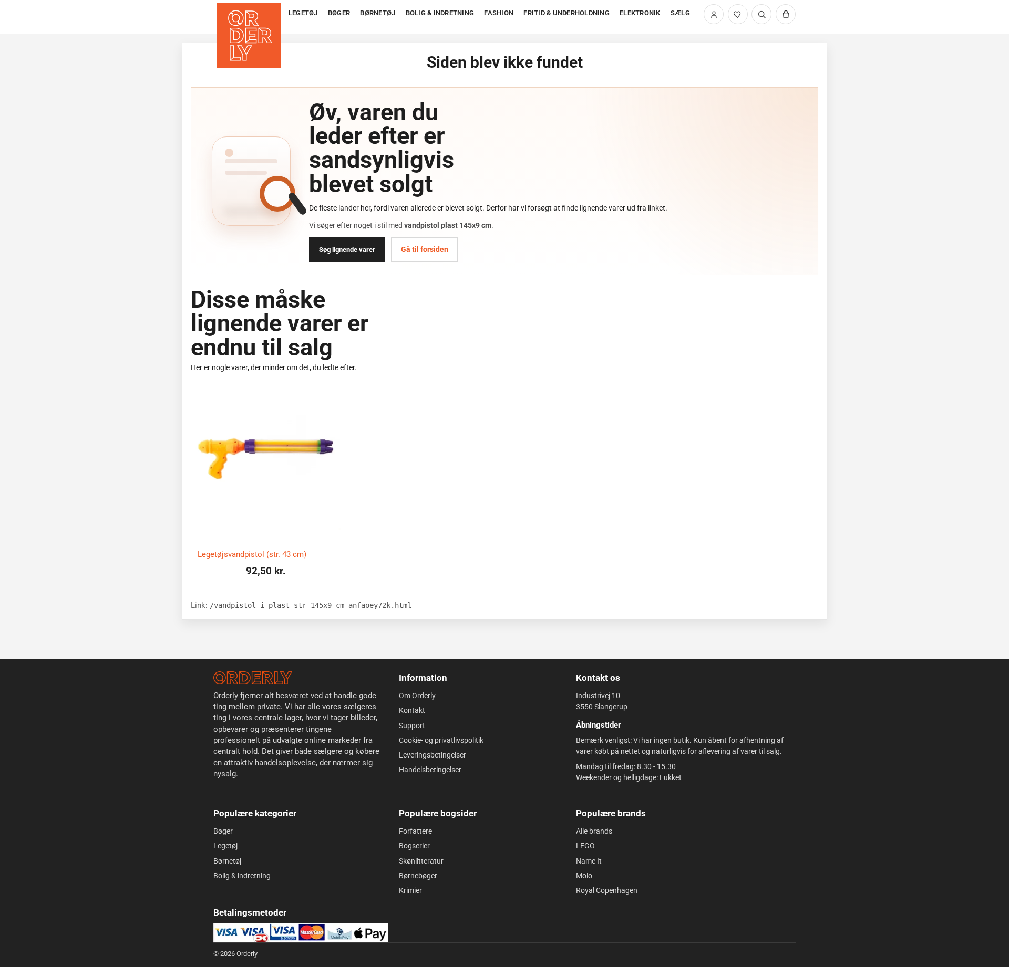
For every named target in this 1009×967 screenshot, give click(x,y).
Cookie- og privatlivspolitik (441, 740)
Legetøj (225, 846)
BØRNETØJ (377, 13)
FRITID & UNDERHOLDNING (566, 13)
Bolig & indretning (242, 875)
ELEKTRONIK (640, 13)
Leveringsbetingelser (432, 755)
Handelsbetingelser (430, 769)
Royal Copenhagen (606, 890)
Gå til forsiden (424, 249)
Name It (589, 861)
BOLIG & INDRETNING (440, 13)
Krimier (410, 890)
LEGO (585, 846)
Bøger (223, 831)
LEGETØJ (303, 13)
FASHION (498, 13)
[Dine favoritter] (738, 14)
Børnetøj (227, 861)
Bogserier (414, 846)
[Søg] (761, 14)
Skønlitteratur (421, 861)
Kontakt (412, 710)
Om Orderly (417, 695)
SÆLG (680, 13)
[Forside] (250, 17)
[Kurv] (786, 14)
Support (412, 725)
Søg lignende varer (347, 250)
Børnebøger (418, 875)
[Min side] (714, 14)
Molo (584, 875)
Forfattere (415, 831)
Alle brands (594, 831)
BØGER (339, 13)
